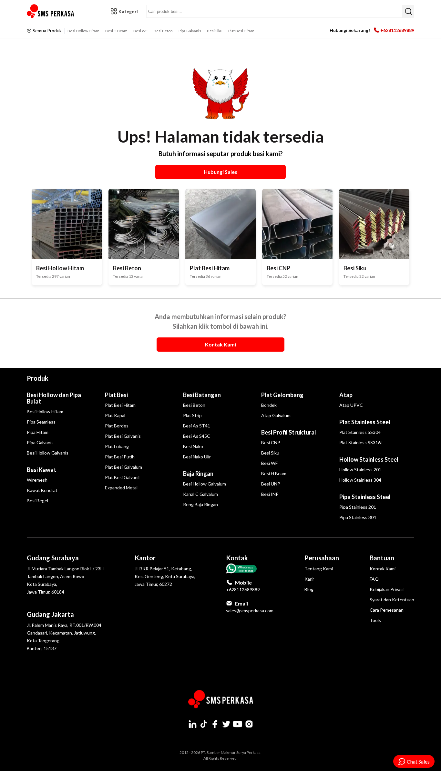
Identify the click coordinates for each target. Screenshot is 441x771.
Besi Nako (193, 446)
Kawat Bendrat (42, 490)
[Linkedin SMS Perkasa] (192, 724)
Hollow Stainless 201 (360, 469)
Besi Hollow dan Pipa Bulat (54, 398)
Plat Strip (192, 415)
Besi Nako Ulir (197, 456)
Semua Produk (47, 30)
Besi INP (270, 494)
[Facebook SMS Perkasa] (215, 724)
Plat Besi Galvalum (123, 467)
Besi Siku (214, 30)
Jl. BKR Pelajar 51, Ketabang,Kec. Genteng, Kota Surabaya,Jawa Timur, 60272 (165, 576)
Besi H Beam (116, 30)
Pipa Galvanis (190, 30)
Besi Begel (37, 500)
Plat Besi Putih (120, 456)
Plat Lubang (117, 446)
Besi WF (140, 30)
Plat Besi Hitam (241, 30)
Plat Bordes (116, 425)
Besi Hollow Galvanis (47, 453)
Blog (308, 589)
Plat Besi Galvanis (123, 436)
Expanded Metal (121, 487)
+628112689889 (397, 30)
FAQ (374, 579)
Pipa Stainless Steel (365, 497)
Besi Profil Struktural (288, 432)
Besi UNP (270, 483)
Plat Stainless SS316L (361, 442)
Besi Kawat (41, 469)
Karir (309, 579)
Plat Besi (116, 395)
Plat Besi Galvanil (122, 477)
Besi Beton (163, 30)
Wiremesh (37, 480)
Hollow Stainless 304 (360, 480)
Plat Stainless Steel (364, 422)
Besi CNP (270, 442)
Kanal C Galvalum (200, 494)
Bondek (269, 405)
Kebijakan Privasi (387, 589)
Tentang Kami (318, 568)
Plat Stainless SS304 (360, 432)
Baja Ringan (198, 473)
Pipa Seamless (41, 422)
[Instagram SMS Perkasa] (249, 724)
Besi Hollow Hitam (83, 30)
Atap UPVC (351, 405)
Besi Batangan (202, 395)
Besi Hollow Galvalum (204, 483)
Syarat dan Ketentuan (392, 599)
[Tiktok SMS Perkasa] (204, 724)
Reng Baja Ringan (200, 504)
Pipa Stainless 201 (357, 507)
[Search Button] (408, 11)
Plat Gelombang (282, 395)
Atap (346, 395)
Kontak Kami (382, 568)
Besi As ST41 (196, 425)
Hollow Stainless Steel (368, 459)
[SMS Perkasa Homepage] (51, 11)
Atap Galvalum (276, 415)
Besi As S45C (196, 436)
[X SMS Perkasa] (226, 724)
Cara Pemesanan (387, 610)
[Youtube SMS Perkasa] (237, 724)
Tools (375, 620)
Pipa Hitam (37, 432)
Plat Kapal (115, 415)
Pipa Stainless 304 (357, 517)
